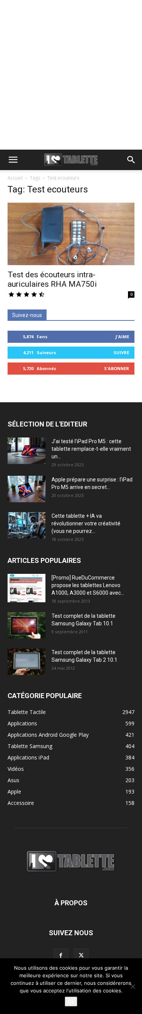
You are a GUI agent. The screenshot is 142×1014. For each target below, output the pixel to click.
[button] (13, 160)
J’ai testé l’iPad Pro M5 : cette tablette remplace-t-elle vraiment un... (91, 448)
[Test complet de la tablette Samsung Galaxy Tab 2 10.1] (26, 661)
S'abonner (116, 368)
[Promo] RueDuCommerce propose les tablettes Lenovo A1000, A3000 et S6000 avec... (87, 585)
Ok (71, 1001)
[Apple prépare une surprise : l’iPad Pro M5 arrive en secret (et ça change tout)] (26, 489)
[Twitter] (81, 955)
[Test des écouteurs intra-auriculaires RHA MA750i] (71, 234)
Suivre (121, 352)
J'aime (122, 336)
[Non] (132, 986)
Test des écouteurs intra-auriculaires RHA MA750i (52, 279)
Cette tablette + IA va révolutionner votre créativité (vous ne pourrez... (85, 523)
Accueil (15, 178)
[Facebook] (61, 955)
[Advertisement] (71, 75)
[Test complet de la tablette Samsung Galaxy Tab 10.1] (26, 625)
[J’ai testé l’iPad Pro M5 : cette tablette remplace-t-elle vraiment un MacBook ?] (26, 450)
